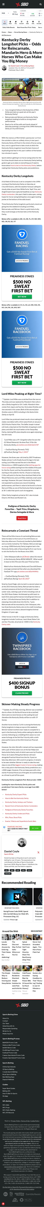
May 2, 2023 (23, 452)
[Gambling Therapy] (19, 1194)
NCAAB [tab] (39, 23)
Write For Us (7, 1031)
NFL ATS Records (8, 1112)
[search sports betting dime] (40, 4)
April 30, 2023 (23, 579)
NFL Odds (6, 1105)
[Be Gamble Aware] (33, 1194)
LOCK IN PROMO (22, 261)
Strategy (5, 1096)
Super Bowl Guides (9, 1088)
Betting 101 (6, 1091)
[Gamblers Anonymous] (15, 1200)
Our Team (6, 1023)
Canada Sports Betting (10, 1072)
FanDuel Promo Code (10, 1053)
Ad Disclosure (6, 35)
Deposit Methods (8, 1079)
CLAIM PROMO (22, 693)
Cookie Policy (34, 1121)
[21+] (5, 1194)
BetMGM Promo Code (10, 1042)
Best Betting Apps (8, 1077)
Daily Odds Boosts (9, 27)
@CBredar (26, 557)
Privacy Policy (15, 1121)
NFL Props (6, 1107)
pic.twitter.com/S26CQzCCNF (27, 445)
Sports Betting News (12, 908)
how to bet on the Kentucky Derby (23, 165)
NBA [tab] (27, 23)
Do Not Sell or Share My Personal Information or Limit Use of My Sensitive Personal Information (22, 1188)
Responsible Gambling (10, 1028)
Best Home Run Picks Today (26, 27)
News (10, 32)
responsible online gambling (13, 1167)
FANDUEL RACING (15, 827)
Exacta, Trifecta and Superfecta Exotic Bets (20, 821)
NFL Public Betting (9, 1110)
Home (4, 32)
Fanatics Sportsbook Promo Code (14, 1058)
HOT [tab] (5, 24)
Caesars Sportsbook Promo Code (13, 1055)
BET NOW (22, 297)
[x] (38, 852)
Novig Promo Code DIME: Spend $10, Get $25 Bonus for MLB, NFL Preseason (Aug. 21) (16, 913)
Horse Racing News (20, 32)
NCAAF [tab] (21, 23)
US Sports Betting (8, 1069)
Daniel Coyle (15, 66)
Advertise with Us (8, 1026)
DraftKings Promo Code (11, 1050)
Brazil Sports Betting (9, 1074)
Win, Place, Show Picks (13, 817)
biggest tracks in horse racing (25, 765)
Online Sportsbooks (9, 1067)
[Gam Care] (11, 1194)
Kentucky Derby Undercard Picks (17, 813)
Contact (5, 1021)
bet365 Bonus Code (9, 1047)
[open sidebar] (3, 4)
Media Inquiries (8, 1033)
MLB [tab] (10, 23)
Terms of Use (25, 1121)
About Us (6, 1018)
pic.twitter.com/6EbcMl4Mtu (27, 571)
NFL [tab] (16, 23)
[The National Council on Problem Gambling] (26, 1200)
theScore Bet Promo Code (11, 1045)
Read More (22, 518)
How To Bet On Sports (10, 1093)
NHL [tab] (33, 23)
